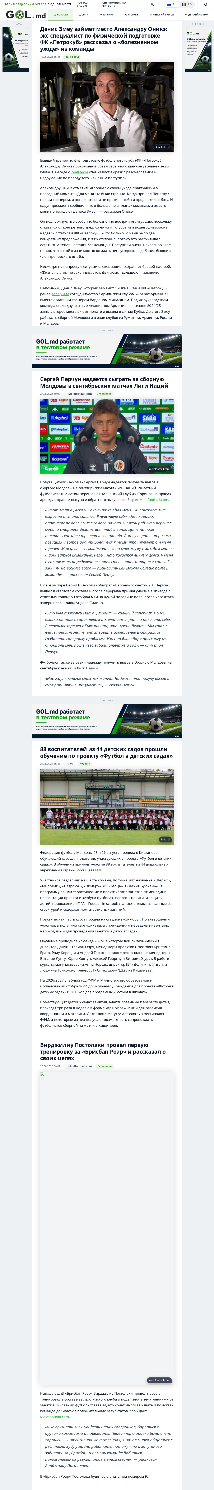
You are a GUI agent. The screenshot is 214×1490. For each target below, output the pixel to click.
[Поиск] (205, 4)
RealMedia (79, 172)
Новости (84, 764)
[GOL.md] (26, 14)
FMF (98, 870)
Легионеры (104, 393)
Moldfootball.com (153, 499)
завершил (60, 293)
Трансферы (71, 57)
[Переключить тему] (152, 4)
